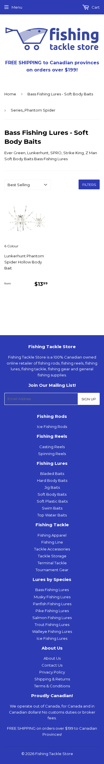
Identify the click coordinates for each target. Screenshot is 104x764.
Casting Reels (52, 446)
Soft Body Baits (52, 494)
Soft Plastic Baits (52, 501)
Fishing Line (52, 542)
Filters (89, 184)
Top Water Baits (52, 515)
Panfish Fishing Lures (52, 603)
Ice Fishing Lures (52, 638)
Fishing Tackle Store (54, 753)
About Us (52, 658)
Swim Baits (52, 508)
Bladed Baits (52, 473)
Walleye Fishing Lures (52, 631)
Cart (95, 7)
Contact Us (52, 665)
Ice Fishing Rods (52, 426)
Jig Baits (52, 487)
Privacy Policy (52, 672)
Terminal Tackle (52, 563)
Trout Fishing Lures (52, 624)
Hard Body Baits (52, 480)
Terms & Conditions (52, 686)
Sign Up (88, 399)
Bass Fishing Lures (52, 589)
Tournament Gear (52, 569)
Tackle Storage (52, 556)
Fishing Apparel (52, 535)
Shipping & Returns (52, 679)
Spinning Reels (52, 453)
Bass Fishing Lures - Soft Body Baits (60, 94)
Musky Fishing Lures (52, 597)
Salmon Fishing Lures (52, 617)
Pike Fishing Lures (52, 610)
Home (10, 94)
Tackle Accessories (52, 549)
